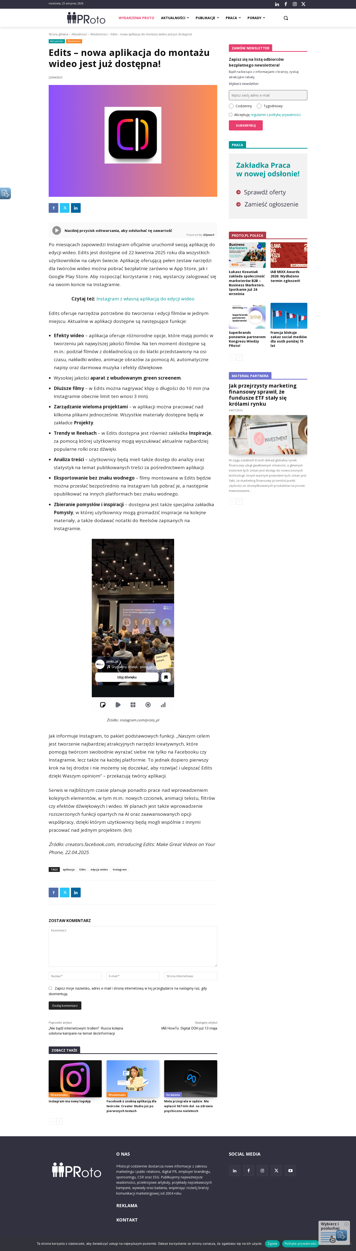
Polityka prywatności (301, 1243)
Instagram (120, 869)
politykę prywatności (285, 114)
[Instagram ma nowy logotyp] (75, 1078)
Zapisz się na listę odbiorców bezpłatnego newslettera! (256, 62)
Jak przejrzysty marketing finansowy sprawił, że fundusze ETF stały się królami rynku (263, 394)
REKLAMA (126, 1205)
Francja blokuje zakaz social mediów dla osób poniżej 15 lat (289, 339)
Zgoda (272, 1243)
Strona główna (58, 34)
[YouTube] (290, 1170)
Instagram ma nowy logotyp (70, 1101)
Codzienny (244, 106)
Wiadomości (99, 34)
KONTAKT (127, 1220)
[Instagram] (294, 4)
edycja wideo (99, 869)
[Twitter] (303, 4)
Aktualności (79, 34)
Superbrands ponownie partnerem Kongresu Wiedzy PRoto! (247, 339)
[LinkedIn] (277, 4)
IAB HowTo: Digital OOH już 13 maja (189, 1028)
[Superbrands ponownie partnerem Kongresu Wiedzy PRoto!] (247, 315)
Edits (82, 869)
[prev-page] (52, 1121)
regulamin (258, 114)
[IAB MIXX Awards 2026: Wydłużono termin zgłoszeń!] (289, 255)
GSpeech (208, 234)
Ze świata (173, 1095)
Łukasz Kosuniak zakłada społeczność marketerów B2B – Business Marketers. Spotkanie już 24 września (247, 282)
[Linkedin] (76, 208)
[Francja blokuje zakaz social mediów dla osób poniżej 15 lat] (289, 315)
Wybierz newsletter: (244, 83)
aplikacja (69, 869)
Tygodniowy (273, 106)
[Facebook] (286, 4)
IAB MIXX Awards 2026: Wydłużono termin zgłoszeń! (285, 276)
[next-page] (59, 1121)
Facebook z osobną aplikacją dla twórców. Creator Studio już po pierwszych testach (131, 1106)
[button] (286, 18)
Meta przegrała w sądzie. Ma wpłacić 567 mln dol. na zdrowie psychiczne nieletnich (188, 1106)
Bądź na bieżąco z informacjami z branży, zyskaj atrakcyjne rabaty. (264, 74)
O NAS (123, 1154)
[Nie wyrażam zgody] (350, 1243)
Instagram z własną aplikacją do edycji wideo (145, 299)
